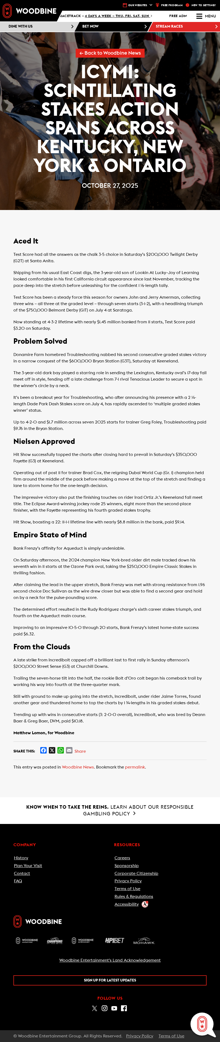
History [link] (21, 858)
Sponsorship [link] (127, 866)
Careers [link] (122, 858)
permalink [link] (135, 767)
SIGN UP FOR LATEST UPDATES (110, 980)
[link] (29, 10)
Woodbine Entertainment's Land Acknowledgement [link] (110, 960)
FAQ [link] (18, 881)
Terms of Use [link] (127, 889)
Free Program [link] (171, 5)
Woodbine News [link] (78, 767)
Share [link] (80, 751)
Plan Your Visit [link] (28, 866)
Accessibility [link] (127, 904)
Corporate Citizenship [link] (136, 873)
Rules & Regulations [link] (134, 896)
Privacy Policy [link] (128, 881)
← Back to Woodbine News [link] (110, 53)
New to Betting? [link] (204, 5)
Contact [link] (22, 873)
